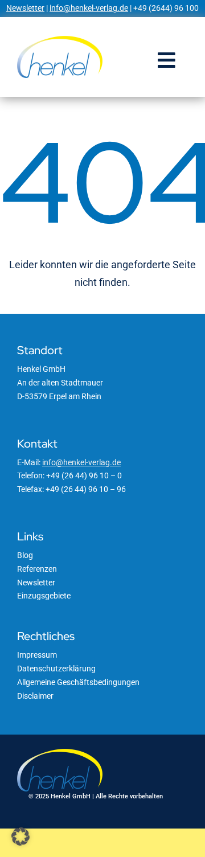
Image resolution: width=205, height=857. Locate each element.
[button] (20, 836)
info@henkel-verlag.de (89, 8)
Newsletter (25, 8)
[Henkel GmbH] (59, 39)
